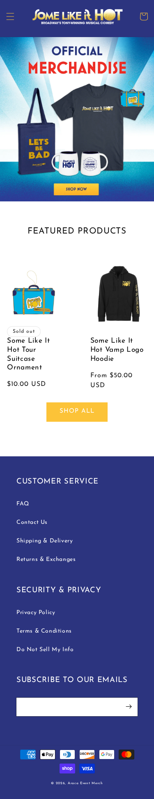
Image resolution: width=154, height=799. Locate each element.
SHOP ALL (77, 411)
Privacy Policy (35, 613)
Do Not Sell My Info (45, 650)
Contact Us (32, 522)
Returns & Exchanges (46, 559)
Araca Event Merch (85, 783)
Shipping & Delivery (44, 541)
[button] (10, 16)
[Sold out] (35, 293)
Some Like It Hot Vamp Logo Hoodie (117, 349)
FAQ (22, 504)
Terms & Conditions (44, 631)
